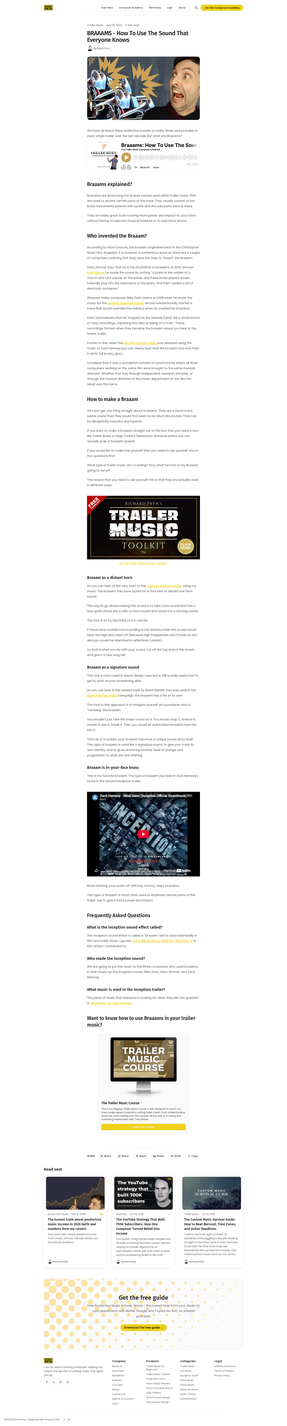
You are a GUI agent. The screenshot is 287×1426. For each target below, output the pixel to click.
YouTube (117, 1384)
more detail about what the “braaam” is (163, 941)
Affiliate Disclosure (225, 1366)
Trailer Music (95, 25)
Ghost (48, 1419)
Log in (115, 1403)
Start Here (118, 1371)
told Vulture (95, 272)
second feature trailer (140, 343)
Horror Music (187, 1384)
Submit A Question (123, 1398)
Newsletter (118, 1375)
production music (58, 1214)
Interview (121, 1214)
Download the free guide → (143, 1328)
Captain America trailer (164, 586)
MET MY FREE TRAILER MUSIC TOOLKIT (144, 563)
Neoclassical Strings (157, 1402)
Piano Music (187, 1380)
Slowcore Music (189, 1389)
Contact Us (118, 1394)
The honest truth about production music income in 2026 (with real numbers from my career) (74, 1224)
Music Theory (188, 1394)
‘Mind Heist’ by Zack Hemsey (111, 1003)
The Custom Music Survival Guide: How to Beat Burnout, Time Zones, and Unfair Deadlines (210, 1224)
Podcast (117, 1380)
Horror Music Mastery (158, 1383)
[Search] (196, 8)
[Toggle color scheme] (66, 1419)
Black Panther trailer (102, 695)
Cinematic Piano (155, 1379)
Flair (57, 1419)
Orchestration (188, 1398)
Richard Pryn (19, 1419)
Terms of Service (224, 1371)
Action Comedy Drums (159, 1388)
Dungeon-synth (189, 1375)
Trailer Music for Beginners (155, 1368)
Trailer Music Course (158, 1374)
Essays (116, 1389)
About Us (117, 1366)
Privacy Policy (222, 1375)
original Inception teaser (126, 303)
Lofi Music (185, 1371)
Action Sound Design (158, 1397)
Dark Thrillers (153, 1392)
